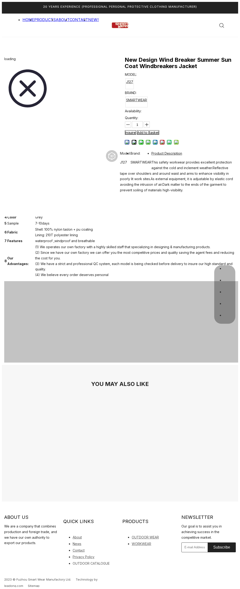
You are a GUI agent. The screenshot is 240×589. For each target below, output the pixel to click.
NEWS (94, 19)
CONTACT (79, 19)
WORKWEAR (141, 544)
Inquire (130, 133)
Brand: (135, 153)
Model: (125, 153)
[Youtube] (28, 551)
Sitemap (34, 586)
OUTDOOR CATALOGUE (91, 563)
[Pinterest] (44, 551)
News (77, 544)
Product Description (166, 153)
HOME (28, 19)
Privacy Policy (83, 557)
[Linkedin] (5, 551)
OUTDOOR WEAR (145, 537)
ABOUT (63, 19)
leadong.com (13, 586)
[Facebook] (12, 551)
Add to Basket (148, 133)
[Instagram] (36, 551)
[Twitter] (20, 551)
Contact (79, 550)
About (77, 537)
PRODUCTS (45, 19)
